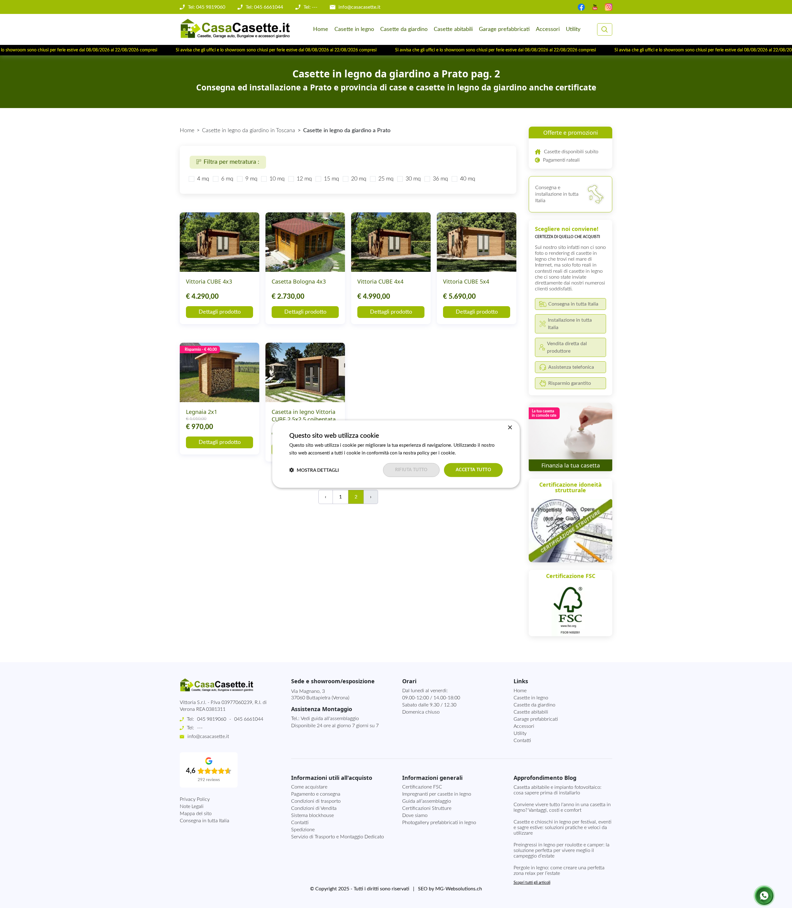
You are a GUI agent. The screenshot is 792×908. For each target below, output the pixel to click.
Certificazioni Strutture (426, 808)
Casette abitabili (453, 29)
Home (320, 29)
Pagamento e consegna (315, 794)
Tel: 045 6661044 (264, 7)
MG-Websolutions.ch (458, 888)
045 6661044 (248, 719)
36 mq (440, 179)
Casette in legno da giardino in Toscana (248, 130)
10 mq (277, 179)
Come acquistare (309, 786)
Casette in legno (354, 29)
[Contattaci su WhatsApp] (764, 895)
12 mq (304, 179)
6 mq (227, 179)
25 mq (386, 179)
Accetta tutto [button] (473, 470)
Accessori (548, 29)
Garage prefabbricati (504, 29)
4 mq (203, 179)
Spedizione (303, 829)
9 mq (251, 179)
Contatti (522, 740)
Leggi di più (468, 452)
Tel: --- (310, 7)
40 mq (467, 179)
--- (200, 727)
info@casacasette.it (359, 7)
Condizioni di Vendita (314, 808)
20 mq (358, 179)
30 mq (413, 179)
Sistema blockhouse (312, 815)
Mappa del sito (196, 813)
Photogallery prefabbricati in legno (439, 822)
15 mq (331, 179)
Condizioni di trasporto (316, 801)
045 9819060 (211, 719)
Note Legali (192, 806)
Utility (573, 29)
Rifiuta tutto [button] (411, 470)
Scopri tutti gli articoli (532, 883)
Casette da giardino (404, 29)
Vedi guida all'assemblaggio (330, 718)
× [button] (509, 427)
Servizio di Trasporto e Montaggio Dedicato (337, 836)
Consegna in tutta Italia (204, 820)
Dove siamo (415, 815)
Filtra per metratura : (231, 162)
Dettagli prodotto (220, 312)
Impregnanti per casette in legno (436, 794)
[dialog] (396, 454)
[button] (314, 470)
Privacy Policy (195, 799)
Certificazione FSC (422, 786)
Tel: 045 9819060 (206, 7)
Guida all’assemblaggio (426, 801)
